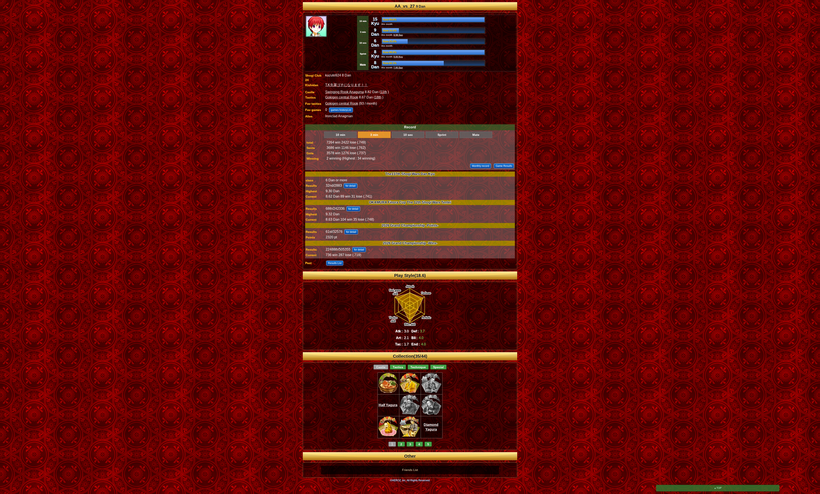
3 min (374, 134)
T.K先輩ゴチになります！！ (346, 85)
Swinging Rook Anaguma (344, 92)
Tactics (398, 367)
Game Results (504, 165)
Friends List (410, 470)
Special (438, 367)
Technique (418, 367)
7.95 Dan (398, 67)
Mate (475, 134)
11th (384, 92)
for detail (351, 185)
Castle (380, 367)
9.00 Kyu (398, 57)
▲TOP (718, 488)
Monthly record (480, 165)
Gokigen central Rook (341, 97)
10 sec (408, 134)
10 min (340, 134)
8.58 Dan (398, 35)
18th (378, 97)
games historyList (341, 109)
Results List (334, 263)
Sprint (442, 134)
